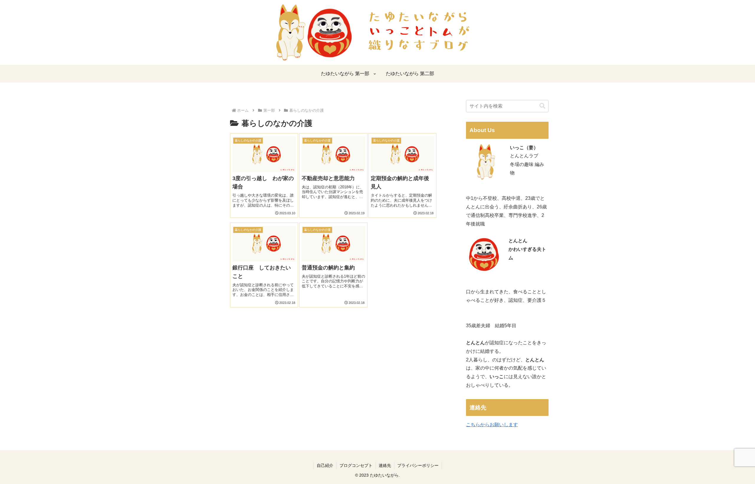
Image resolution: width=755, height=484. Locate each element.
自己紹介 (325, 465)
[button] (542, 106)
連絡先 (385, 465)
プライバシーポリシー (418, 465)
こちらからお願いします (492, 424)
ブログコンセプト (355, 465)
